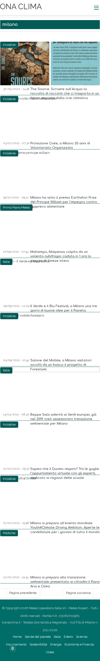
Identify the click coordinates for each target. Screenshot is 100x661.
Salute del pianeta (38, 636)
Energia (55, 644)
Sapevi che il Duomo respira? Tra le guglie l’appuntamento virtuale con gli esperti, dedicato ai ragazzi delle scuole (64, 473)
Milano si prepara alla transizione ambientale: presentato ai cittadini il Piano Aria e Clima (65, 582)
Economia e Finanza (79, 644)
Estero (68, 636)
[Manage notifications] (13, 648)
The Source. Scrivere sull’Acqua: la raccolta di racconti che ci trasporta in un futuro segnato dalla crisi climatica (64, 93)
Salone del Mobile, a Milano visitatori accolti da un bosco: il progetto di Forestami (61, 365)
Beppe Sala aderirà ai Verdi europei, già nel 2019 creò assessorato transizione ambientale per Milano (63, 419)
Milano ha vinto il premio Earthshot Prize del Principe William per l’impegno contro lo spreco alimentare (63, 202)
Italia (57, 636)
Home (17, 636)
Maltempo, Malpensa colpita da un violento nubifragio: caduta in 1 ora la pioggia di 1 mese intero (60, 256)
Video (50, 652)
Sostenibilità (38, 644)
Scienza (81, 636)
